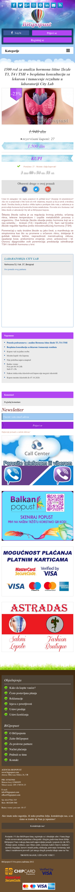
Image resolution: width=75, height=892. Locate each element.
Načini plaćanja (18, 749)
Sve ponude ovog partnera (15, 269)
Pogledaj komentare (12, 402)
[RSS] (60, 5)
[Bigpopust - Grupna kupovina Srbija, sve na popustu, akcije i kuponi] (38, 18)
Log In (17, 32)
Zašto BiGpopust (18, 738)
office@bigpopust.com (11, 794)
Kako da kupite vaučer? (22, 687)
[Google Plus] (27, 5)
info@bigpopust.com (10, 792)
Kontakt (13, 760)
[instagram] (33, 5)
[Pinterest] (40, 5)
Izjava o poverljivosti (20, 704)
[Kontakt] (53, 5)
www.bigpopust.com (10, 772)
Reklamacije (16, 698)
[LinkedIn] (47, 5)
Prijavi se (52, 33)
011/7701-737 (11, 799)
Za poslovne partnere (20, 744)
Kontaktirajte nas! (37, 825)
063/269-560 (11, 802)
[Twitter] (20, 5)
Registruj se (37, 40)
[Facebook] (13, 5)
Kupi (36, 158)
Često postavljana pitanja (23, 693)
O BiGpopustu (17, 733)
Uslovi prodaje (17, 709)
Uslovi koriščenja (18, 714)
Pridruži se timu (18, 754)
